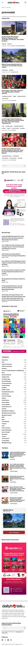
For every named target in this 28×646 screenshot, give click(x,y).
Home (3, 7)
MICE (3, 417)
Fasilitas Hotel (5, 377)
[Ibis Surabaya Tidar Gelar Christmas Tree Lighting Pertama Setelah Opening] (14, 82)
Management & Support (8, 411)
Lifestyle (4, 408)
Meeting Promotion (22, 96)
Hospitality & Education (6, 96)
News (3, 419)
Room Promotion (15, 128)
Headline (4, 387)
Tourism (4, 436)
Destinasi (4, 43)
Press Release (5, 158)
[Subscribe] (24, 628)
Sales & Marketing (6, 430)
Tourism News (5, 98)
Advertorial (5, 360)
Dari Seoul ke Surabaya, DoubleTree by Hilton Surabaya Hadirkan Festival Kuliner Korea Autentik (13, 271)
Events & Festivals (6, 374)
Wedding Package (6, 442)
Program (8, 128)
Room (3, 425)
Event (3, 372)
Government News (6, 383)
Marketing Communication (9, 413)
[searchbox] (12, 166)
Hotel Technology (6, 396)
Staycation (9, 43)
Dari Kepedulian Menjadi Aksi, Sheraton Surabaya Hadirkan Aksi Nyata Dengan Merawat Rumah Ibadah (12, 287)
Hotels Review (16, 156)
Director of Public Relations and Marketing (13, 370)
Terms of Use (4, 632)
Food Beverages (9, 126)
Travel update (5, 440)
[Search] (24, 165)
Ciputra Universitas (7, 364)
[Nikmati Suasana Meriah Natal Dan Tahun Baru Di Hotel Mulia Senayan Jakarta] (14, 55)
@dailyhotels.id (8, 510)
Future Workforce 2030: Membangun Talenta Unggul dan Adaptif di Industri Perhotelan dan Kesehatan (13, 262)
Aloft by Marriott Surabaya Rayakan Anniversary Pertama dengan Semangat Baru (17, 478)
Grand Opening (6, 385)
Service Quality (6, 432)
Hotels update (5, 402)
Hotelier (14, 96)
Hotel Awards (5, 70)
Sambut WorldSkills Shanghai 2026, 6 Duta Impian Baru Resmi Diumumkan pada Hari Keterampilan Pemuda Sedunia (13, 238)
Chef (3, 126)
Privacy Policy (19, 631)
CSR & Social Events (7, 366)
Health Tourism (6, 389)
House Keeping (6, 404)
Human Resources (6, 406)
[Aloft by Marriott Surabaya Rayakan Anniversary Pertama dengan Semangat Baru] (5, 479)
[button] (2, 2)
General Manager (6, 381)
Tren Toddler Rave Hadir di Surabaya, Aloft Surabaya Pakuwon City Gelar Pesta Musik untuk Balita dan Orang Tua (13, 246)
